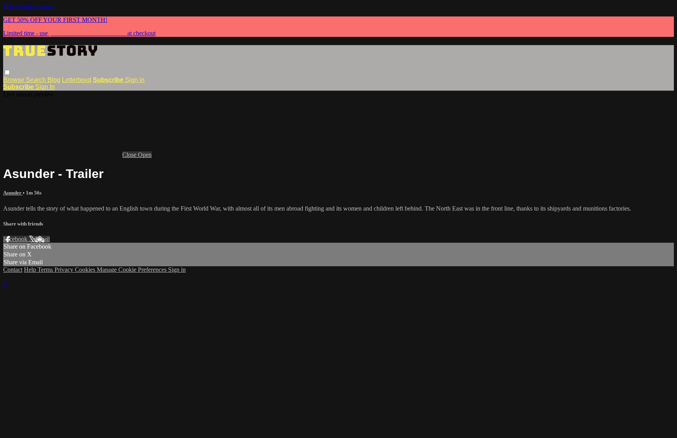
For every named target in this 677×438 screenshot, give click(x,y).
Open (145, 154)
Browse (14, 79)
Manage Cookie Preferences (132, 269)
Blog (53, 79)
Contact (12, 269)
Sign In (45, 87)
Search (36, 79)
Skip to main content (28, 6)
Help (31, 269)
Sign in (135, 79)
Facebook (16, 239)
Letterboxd (76, 79)
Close (130, 154)
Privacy (64, 269)
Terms (46, 269)
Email (42, 239)
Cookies (86, 269)
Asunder (13, 193)
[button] (7, 72)
